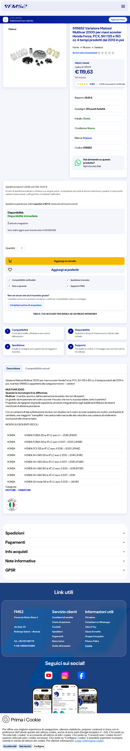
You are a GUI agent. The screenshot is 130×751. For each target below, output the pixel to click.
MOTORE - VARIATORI (18, 490)
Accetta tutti (9, 746)
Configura (39, 746)
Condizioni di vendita (62, 617)
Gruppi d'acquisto (94, 636)
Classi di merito (93, 631)
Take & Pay (90, 626)
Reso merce (58, 641)
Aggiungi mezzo (118, 19)
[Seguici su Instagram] (65, 676)
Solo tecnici (25, 746)
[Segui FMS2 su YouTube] (48, 676)
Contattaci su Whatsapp (97, 622)
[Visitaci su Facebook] (81, 676)
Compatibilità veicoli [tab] (38, 368)
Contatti (56, 626)
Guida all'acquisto (61, 645)
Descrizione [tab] (13, 368)
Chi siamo (90, 617)
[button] (124, 6)
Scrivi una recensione (85, 52)
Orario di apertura (61, 622)
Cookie (88, 645)
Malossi (87, 138)
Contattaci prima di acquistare (26, 305)
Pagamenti (57, 636)
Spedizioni (57, 631)
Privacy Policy (92, 641)
